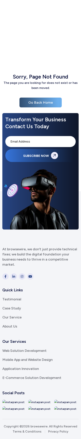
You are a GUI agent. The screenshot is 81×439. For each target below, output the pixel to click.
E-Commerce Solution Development (31, 378)
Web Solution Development (24, 350)
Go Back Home (40, 102)
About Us (9, 326)
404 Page (47, 40)
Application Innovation (20, 369)
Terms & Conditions (27, 431)
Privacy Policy (58, 431)
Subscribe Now (36, 156)
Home (29, 40)
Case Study (11, 308)
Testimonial (11, 299)
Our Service (12, 317)
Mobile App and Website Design (27, 360)
